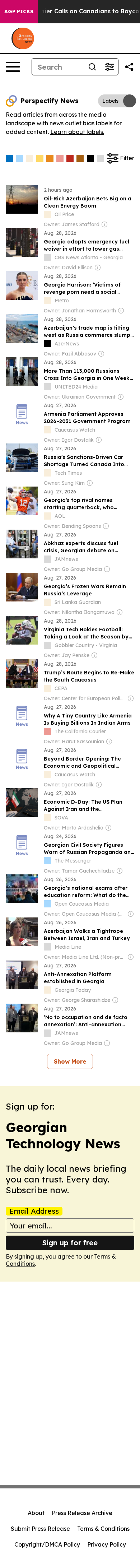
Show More (70, 1061)
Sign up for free (70, 1242)
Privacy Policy (106, 1544)
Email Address (34, 1211)
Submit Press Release (40, 1528)
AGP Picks (18, 11)
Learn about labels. (77, 131)
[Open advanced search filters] (109, 67)
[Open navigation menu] (13, 67)
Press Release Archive (82, 1512)
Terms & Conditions (103, 1528)
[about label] (47, 214)
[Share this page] (129, 67)
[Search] (92, 67)
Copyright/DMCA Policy (47, 1544)
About (36, 1512)
